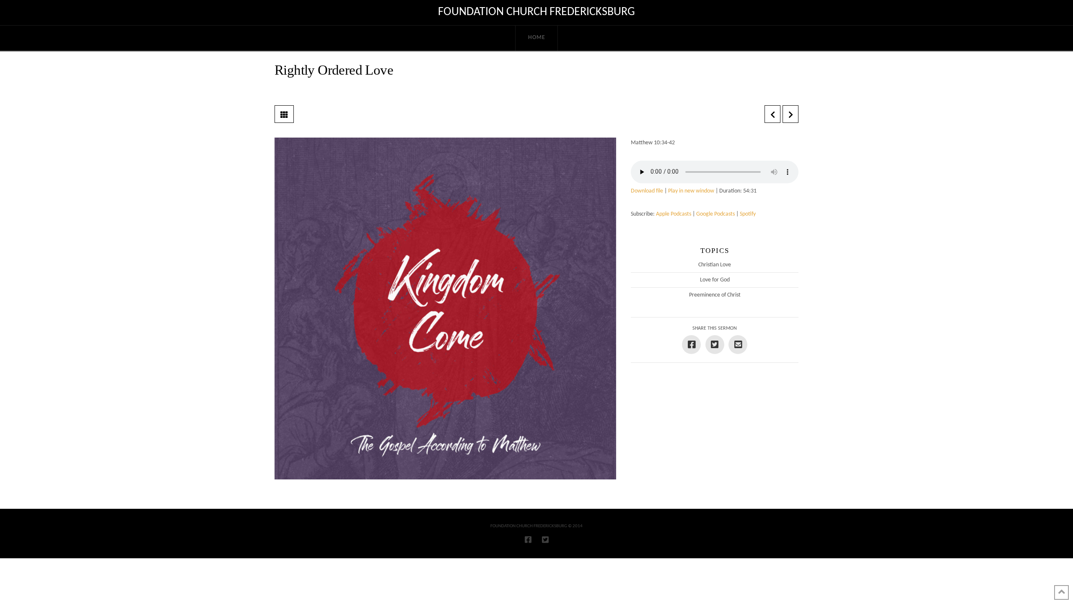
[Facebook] (528, 539)
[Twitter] (545, 539)
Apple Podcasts (673, 214)
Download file (647, 191)
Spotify (748, 214)
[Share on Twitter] (714, 344)
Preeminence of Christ (715, 295)
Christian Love (714, 265)
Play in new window (691, 191)
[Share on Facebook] (691, 344)
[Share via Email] (737, 344)
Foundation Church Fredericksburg (536, 12)
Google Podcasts (715, 214)
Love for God (715, 280)
